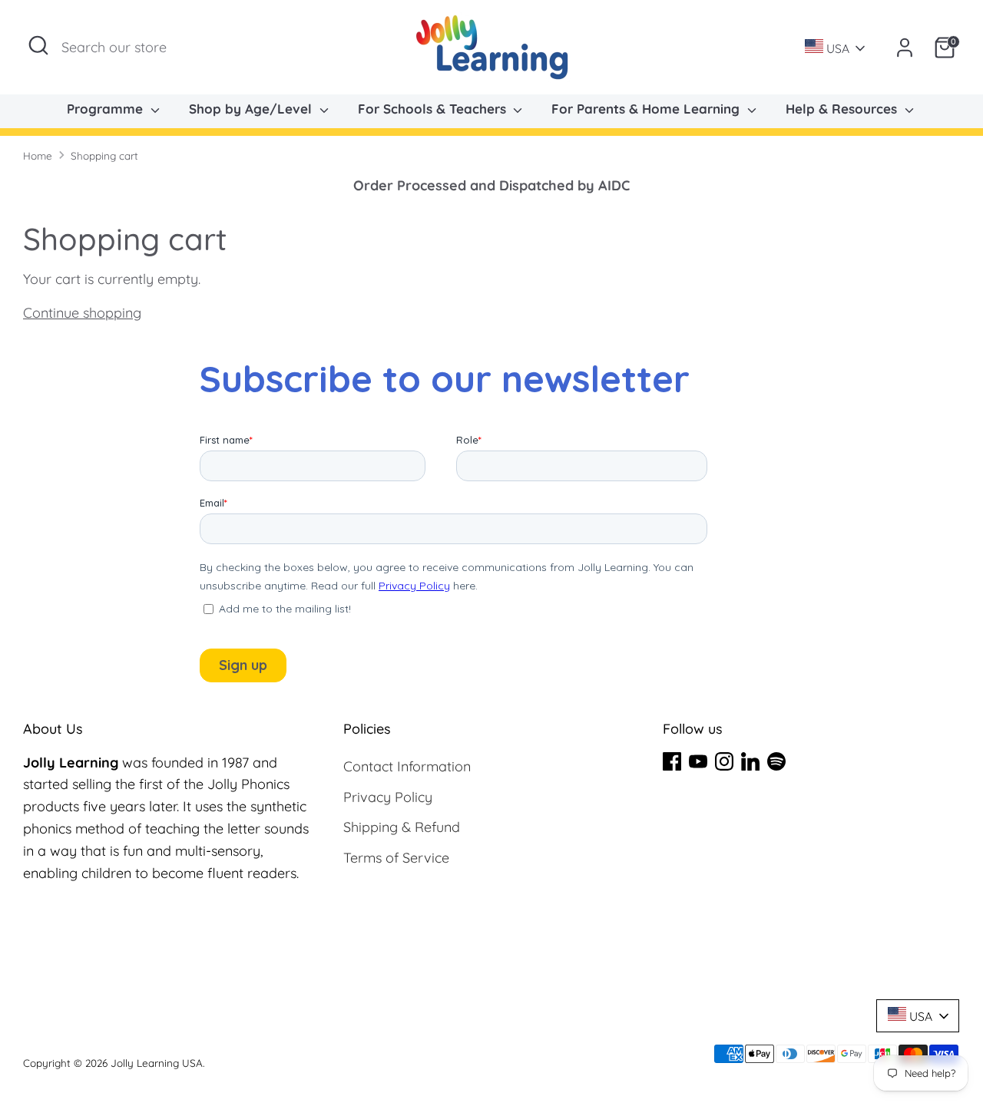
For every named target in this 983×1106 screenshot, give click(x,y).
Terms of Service (396, 858)
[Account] (904, 47)
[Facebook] (672, 761)
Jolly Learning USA (157, 1062)
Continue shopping (82, 313)
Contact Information (407, 766)
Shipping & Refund (401, 827)
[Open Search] (38, 45)
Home (37, 155)
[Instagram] (724, 761)
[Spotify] (776, 761)
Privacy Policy (387, 797)
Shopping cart (104, 155)
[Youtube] (698, 761)
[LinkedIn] (750, 761)
